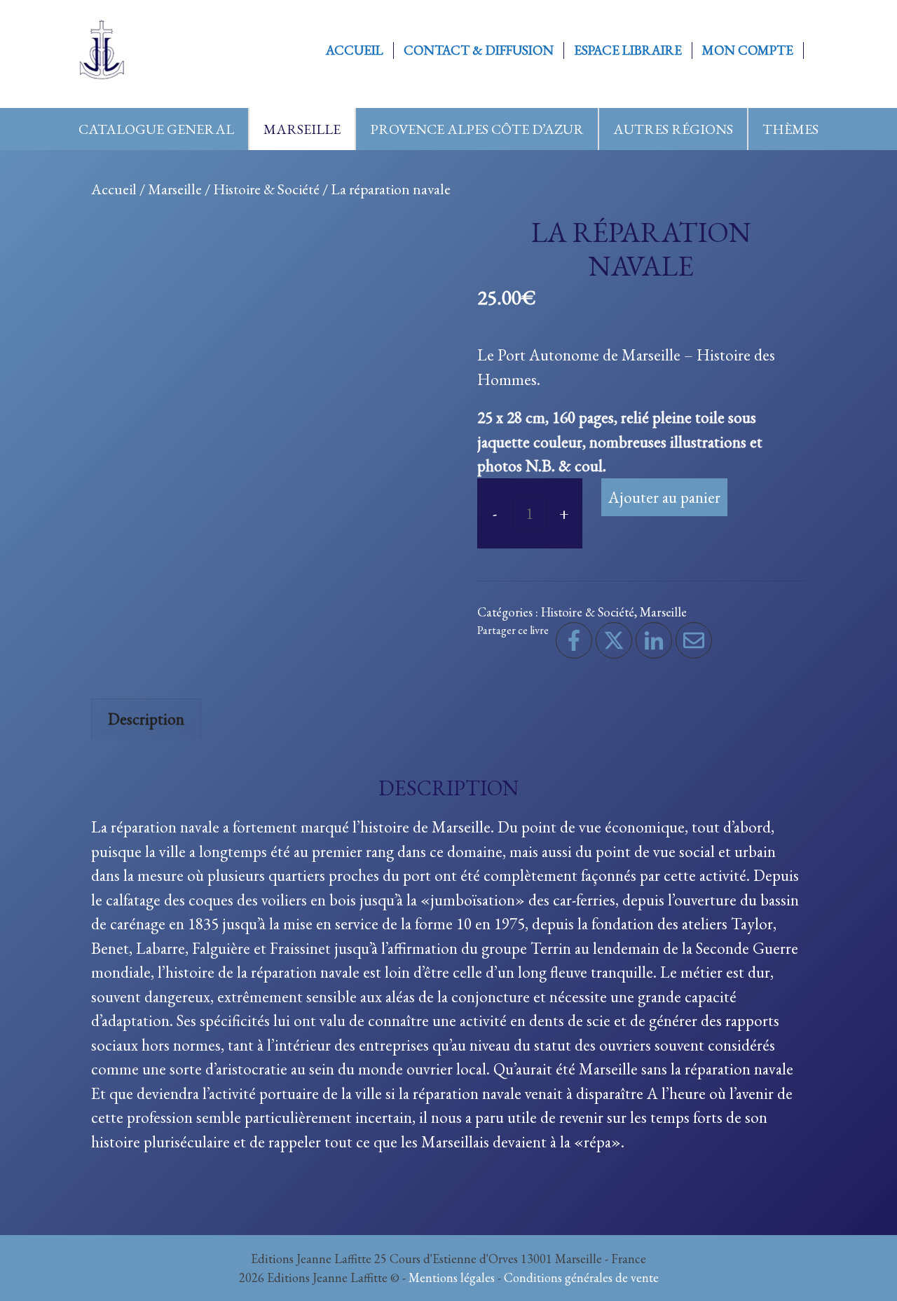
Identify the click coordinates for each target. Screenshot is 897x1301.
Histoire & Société (266, 189)
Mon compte (747, 50)
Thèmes (790, 129)
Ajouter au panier (664, 497)
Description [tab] (146, 718)
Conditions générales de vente (581, 1277)
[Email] (694, 640)
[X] (614, 640)
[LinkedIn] (654, 640)
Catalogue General (156, 129)
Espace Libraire (628, 50)
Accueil (354, 50)
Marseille (302, 129)
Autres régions (673, 129)
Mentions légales (452, 1277)
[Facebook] (574, 640)
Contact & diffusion (479, 50)
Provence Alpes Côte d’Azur (477, 129)
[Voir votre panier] (819, 50)
